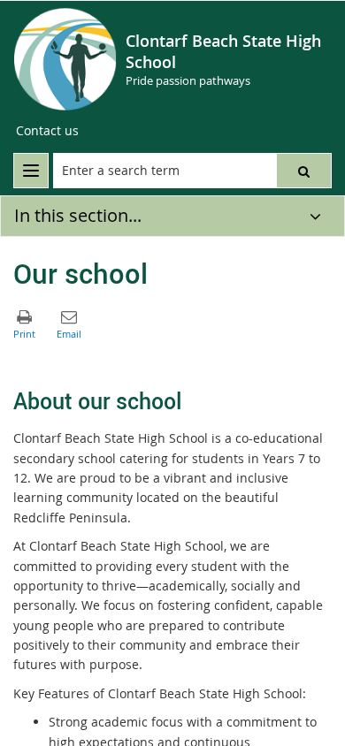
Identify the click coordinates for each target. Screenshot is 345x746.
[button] (304, 170)
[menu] (31, 170)
